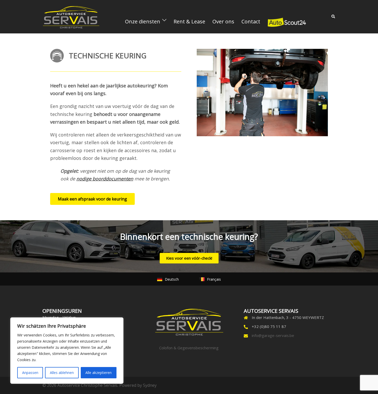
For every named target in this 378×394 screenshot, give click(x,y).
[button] (333, 17)
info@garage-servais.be (273, 335)
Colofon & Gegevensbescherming (189, 347)
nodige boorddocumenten (104, 179)
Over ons (223, 21)
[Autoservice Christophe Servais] (71, 16)
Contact (250, 21)
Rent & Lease (189, 21)
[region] (66, 350)
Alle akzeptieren (98, 372)
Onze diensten (142, 21)
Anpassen (30, 372)
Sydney (150, 385)
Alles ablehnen (62, 372)
